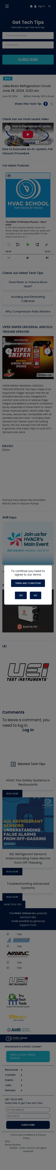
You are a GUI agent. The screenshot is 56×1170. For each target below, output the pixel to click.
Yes (21, 595)
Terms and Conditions (28, 583)
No (35, 595)
